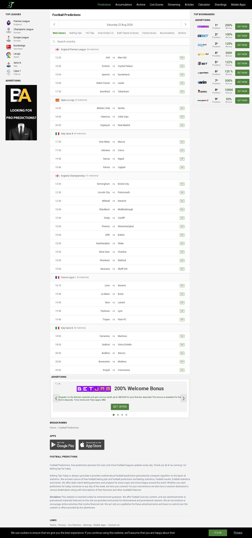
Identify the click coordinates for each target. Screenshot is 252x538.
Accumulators (123, 4)
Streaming (174, 4)
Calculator (204, 4)
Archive (141, 4)
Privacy (62, 525)
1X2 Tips (89, 33)
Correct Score (149, 33)
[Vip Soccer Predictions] (21, 112)
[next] (185, 24)
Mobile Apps (238, 4)
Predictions (104, 4)
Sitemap (87, 525)
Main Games (59, 33)
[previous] (54, 24)
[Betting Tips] (63, 444)
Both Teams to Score (128, 33)
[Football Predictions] (10, 5)
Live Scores (156, 4)
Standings (221, 4)
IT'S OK (218, 533)
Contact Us (114, 525)
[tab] (119, 33)
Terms (53, 525)
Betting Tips (76, 33)
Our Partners (74, 525)
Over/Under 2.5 (105, 33)
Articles (189, 4)
